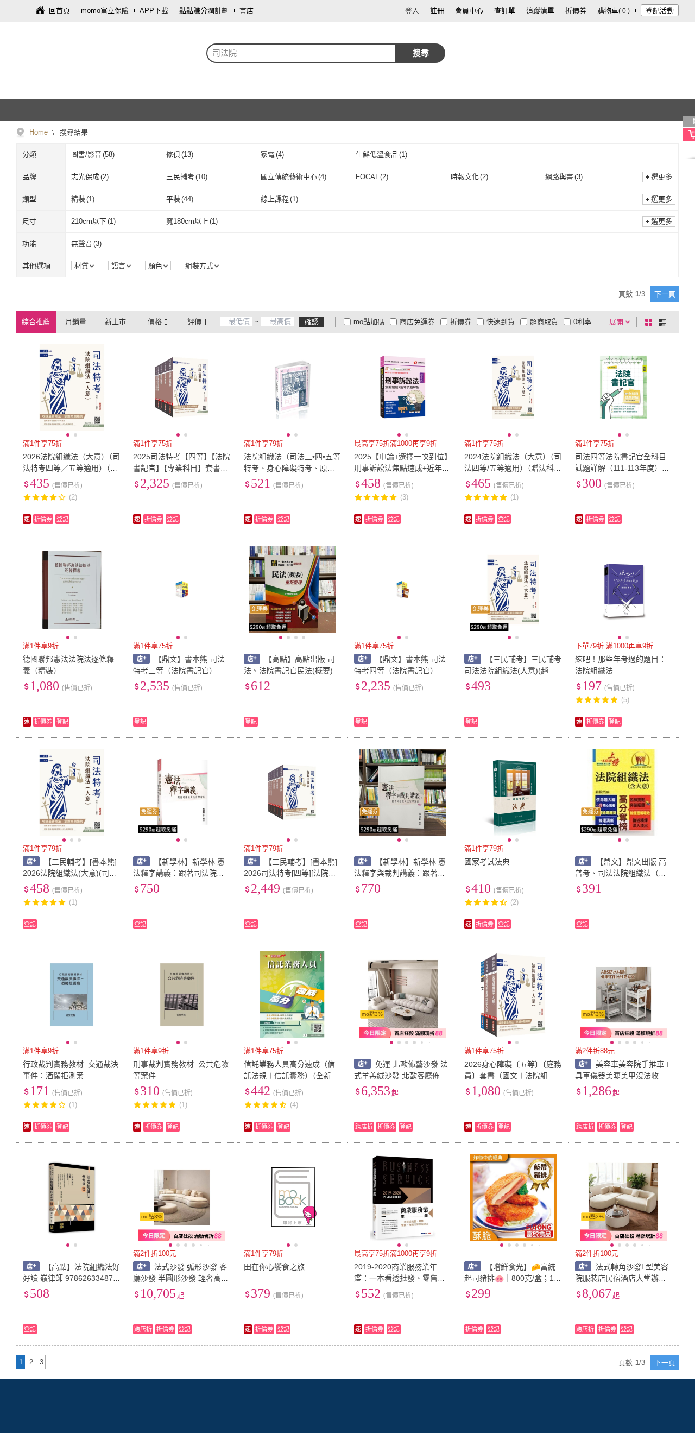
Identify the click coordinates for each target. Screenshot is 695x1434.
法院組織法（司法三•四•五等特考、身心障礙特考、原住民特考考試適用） (292, 468)
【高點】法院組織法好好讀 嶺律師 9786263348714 (71, 1278)
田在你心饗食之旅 (274, 1266)
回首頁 (59, 11)
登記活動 (660, 11)
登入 (412, 11)
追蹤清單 (540, 11)
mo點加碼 (368, 322)
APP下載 (154, 11)
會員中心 (469, 11)
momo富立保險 (105, 11)
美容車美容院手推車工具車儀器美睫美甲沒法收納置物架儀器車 (623, 1075)
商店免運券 (417, 322)
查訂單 (504, 11)
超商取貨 (544, 322)
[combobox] (301, 53)
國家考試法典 (487, 861)
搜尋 (421, 53)
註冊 (437, 11)
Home (38, 132)
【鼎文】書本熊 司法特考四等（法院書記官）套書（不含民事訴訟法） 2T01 (402, 670)
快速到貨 (500, 322)
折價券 (575, 11)
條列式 (664, 322)
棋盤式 (650, 322)
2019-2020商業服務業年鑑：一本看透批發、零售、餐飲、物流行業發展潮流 (399, 1278)
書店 (246, 11)
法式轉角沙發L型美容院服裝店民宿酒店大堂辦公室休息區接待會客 (622, 1278)
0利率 (582, 322)
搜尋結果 (73, 132)
